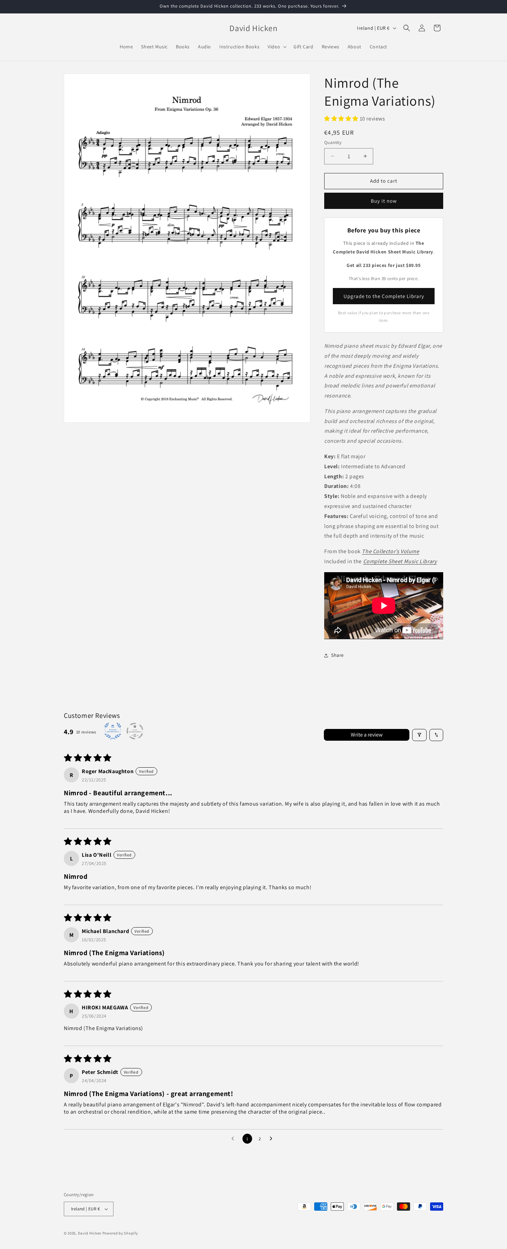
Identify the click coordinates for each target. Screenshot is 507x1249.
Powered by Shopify (120, 1233)
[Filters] (419, 735)
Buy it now (384, 201)
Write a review (366, 734)
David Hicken (89, 1233)
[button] (276, 46)
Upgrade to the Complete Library (384, 296)
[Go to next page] (272, 1139)
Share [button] (337, 655)
